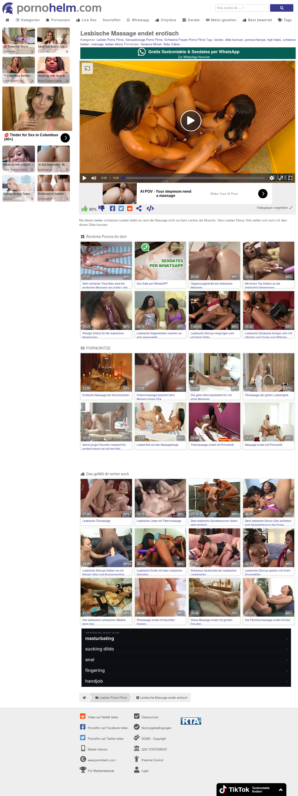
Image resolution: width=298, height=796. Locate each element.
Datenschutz (149, 717)
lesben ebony (114, 44)
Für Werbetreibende (100, 770)
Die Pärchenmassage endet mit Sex (267, 620)
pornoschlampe (255, 39)
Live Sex (89, 19)
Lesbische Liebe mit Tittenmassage (159, 521)
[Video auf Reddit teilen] (130, 209)
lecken (218, 39)
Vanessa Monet (151, 44)
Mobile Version (97, 749)
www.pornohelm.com (101, 760)
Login (145, 770)
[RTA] (191, 723)
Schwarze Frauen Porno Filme (184, 39)
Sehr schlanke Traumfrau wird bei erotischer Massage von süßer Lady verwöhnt (105, 287)
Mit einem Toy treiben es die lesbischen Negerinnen (262, 285)
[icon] (7, 20)
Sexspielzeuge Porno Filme (144, 39)
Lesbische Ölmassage (96, 521)
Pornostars (60, 19)
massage (97, 44)
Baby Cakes (171, 44)
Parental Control (152, 760)
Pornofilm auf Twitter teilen (105, 738)
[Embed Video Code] (150, 209)
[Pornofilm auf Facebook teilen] (113, 209)
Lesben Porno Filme (110, 39)
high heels (274, 39)
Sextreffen (112, 19)
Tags (287, 19)
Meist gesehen (223, 19)
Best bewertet (259, 19)
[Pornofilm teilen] (139, 209)
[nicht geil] (101, 209)
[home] (83, 697)
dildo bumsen (234, 39)
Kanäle (193, 19)
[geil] (84, 209)
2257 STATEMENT (154, 749)
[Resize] (281, 178)
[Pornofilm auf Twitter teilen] (121, 209)
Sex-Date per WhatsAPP (152, 283)
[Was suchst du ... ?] (281, 8)
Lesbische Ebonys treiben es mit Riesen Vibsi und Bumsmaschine (103, 572)
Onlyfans (168, 19)
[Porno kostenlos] (53, 12)
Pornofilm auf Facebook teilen (107, 728)
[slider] (194, 178)
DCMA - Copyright (153, 738)
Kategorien (30, 19)
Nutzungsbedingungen (156, 728)
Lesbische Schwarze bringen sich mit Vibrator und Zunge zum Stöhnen (268, 335)
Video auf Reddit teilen (102, 717)
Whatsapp (140, 19)
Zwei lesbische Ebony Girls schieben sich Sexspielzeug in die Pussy (268, 523)
